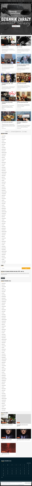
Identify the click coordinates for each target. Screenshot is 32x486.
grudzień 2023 (4, 188)
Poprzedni (7, 131)
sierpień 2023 (4, 195)
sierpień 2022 (4, 362)
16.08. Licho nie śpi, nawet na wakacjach (7, 424)
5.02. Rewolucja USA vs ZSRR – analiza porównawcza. (7, 84)
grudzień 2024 (4, 316)
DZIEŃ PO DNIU (3, 437)
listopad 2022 (4, 357)
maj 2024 (3, 180)
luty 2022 (3, 372)
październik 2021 (4, 231)
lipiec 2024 (3, 177)
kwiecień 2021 (4, 241)
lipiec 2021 (3, 236)
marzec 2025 (3, 311)
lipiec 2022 (3, 216)
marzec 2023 (3, 203)
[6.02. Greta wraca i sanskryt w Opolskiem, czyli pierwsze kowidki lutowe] (23, 59)
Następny (25, 131)
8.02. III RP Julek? (19, 46)
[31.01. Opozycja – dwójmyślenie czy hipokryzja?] (23, 116)
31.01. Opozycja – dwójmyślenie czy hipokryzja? (22, 123)
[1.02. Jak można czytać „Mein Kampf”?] (8, 116)
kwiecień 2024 (4, 182)
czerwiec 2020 (4, 257)
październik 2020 (4, 251)
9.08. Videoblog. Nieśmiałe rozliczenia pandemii (23, 439)
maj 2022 (3, 367)
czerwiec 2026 (4, 139)
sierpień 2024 (4, 175)
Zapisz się (3, 278)
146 (13, 131)
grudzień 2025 (4, 149)
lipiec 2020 (3, 256)
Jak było (3, 44)
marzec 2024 (3, 183)
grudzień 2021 (4, 228)
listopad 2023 (4, 190)
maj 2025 (3, 160)
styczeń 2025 (3, 167)
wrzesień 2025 (4, 154)
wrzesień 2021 (4, 233)
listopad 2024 (4, 170)
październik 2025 (4, 152)
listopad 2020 (4, 249)
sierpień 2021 (4, 234)
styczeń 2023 (3, 206)
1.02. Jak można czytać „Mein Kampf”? (7, 122)
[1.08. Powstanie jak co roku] (8, 448)
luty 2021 (3, 244)
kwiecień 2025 (4, 162)
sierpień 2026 (4, 283)
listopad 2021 (4, 229)
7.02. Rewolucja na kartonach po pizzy (7, 64)
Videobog (18, 422)
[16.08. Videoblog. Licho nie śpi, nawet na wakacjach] (23, 419)
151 (20, 131)
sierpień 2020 (4, 254)
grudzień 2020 (4, 395)
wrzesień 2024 (4, 321)
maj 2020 (3, 259)
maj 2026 (3, 288)
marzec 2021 (3, 390)
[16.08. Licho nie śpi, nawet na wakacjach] (8, 419)
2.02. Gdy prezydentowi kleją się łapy (22, 102)
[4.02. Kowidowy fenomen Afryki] (23, 77)
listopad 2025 (4, 150)
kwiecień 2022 (4, 221)
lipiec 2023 (3, 344)
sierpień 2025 (4, 155)
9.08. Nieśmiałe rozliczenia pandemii (7, 439)
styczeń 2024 (3, 334)
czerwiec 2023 (4, 198)
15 (24, 470)
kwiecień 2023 (4, 349)
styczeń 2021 (3, 246)
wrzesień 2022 (4, 213)
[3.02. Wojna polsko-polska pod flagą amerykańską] (8, 96)
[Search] (30, 33)
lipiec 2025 (3, 157)
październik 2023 (4, 339)
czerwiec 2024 (4, 178)
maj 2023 (3, 200)
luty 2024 (3, 185)
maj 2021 (3, 239)
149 (17, 131)
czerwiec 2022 (4, 218)
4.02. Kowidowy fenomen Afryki (21, 83)
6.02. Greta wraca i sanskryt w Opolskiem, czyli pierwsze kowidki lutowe (23, 65)
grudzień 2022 (4, 208)
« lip (1, 477)
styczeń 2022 (3, 226)
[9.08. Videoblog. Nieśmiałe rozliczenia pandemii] (23, 434)
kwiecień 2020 (4, 408)
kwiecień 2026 (4, 142)
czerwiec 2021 (4, 385)
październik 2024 (4, 172)
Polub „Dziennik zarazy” (16, 28)
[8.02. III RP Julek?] (23, 41)
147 (14, 131)
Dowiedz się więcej (4, 52)
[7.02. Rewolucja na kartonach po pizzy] (8, 59)
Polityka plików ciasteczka (21, 484)
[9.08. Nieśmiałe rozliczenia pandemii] (8, 434)
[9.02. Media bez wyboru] (8, 41)
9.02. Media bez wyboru (5, 46)
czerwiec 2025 (4, 306)
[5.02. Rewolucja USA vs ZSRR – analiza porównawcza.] (8, 77)
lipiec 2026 (3, 137)
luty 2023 (3, 205)
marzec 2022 (3, 223)
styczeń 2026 (3, 147)
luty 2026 (3, 293)
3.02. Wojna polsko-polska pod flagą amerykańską (7, 103)
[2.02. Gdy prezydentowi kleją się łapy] (23, 96)
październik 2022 (4, 211)
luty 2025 (3, 165)
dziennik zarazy (16, 19)
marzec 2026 (3, 144)
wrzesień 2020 (4, 400)
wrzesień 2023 (4, 193)
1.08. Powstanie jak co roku (5, 453)
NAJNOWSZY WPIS (4, 422)
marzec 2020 (3, 262)
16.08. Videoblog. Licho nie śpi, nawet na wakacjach (22, 425)
